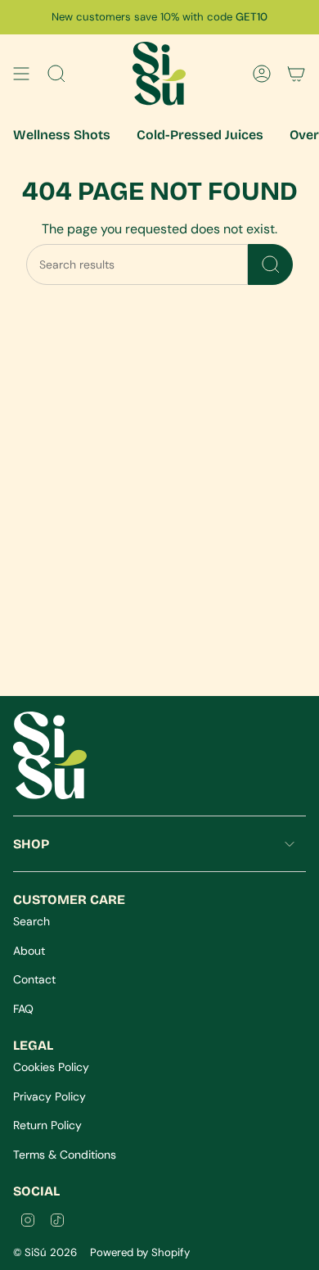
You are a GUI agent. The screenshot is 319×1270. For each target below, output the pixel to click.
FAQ (23, 1008)
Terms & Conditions (64, 1154)
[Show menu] (21, 74)
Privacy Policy (49, 1096)
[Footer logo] (50, 755)
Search (31, 921)
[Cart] (296, 74)
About (29, 950)
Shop (31, 844)
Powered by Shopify (140, 1252)
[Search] (270, 264)
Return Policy (47, 1125)
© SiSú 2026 (45, 1252)
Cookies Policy (51, 1067)
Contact (34, 979)
